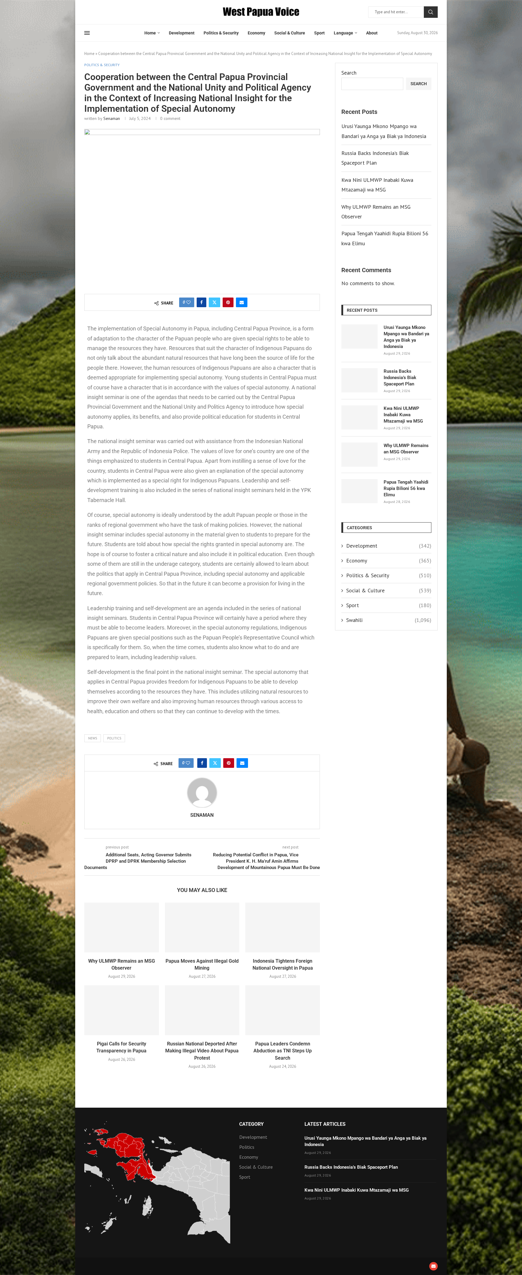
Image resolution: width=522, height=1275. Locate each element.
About (372, 33)
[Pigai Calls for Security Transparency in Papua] (121, 1010)
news (92, 738)
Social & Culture (289, 33)
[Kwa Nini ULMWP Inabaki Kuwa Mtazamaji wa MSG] (359, 417)
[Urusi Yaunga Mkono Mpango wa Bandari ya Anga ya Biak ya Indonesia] (359, 336)
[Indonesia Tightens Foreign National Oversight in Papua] (282, 927)
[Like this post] (188, 302)
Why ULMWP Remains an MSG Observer (406, 449)
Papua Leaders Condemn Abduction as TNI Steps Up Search (282, 1051)
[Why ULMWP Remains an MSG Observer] (121, 927)
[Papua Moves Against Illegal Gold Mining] (202, 927)
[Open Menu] (87, 33)
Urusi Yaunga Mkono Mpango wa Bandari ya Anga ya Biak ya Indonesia (406, 337)
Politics (114, 738)
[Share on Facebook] (201, 302)
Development (182, 33)
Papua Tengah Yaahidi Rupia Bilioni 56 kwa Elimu (406, 488)
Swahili (388, 620)
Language (343, 33)
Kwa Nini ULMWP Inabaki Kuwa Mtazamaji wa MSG (403, 415)
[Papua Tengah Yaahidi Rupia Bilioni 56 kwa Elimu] (359, 491)
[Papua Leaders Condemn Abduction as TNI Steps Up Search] (282, 1010)
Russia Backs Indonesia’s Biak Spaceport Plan (400, 378)
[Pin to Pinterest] (228, 302)
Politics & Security (221, 33)
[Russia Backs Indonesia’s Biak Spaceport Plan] (359, 380)
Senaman (111, 118)
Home (150, 33)
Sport (319, 33)
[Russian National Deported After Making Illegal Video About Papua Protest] (202, 1010)
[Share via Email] (241, 302)
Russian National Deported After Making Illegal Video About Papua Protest (202, 1051)
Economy (256, 33)
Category (251, 1124)
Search (431, 12)
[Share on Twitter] (214, 302)
